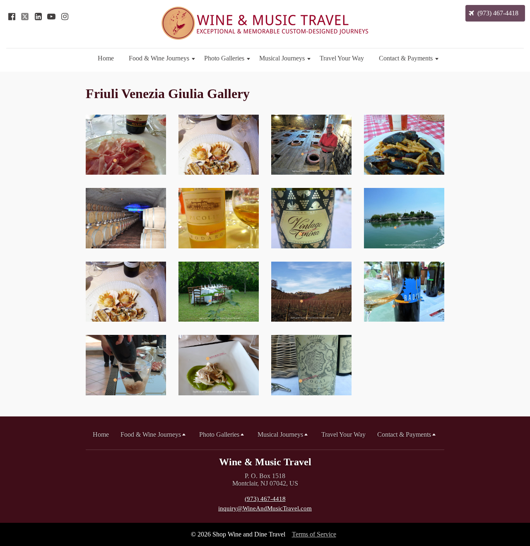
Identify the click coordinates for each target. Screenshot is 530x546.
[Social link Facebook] (11, 16)
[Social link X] (24, 16)
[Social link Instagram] (64, 16)
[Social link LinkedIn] (38, 16)
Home (106, 58)
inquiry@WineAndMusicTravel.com (265, 508)
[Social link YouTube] (51, 16)
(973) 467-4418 (265, 498)
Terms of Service (314, 534)
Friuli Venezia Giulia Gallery (168, 93)
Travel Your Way (342, 58)
